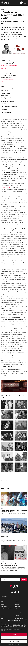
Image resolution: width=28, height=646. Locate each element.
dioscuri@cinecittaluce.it (7, 79)
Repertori (16, 608)
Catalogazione (4, 606)
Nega (14, 637)
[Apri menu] (25, 3)
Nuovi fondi (17, 610)
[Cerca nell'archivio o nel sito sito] (21, 2)
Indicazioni (3, 68)
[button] (26, 620)
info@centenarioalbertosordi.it (9, 65)
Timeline (2, 618)
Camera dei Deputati (19, 618)
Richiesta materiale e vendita (7, 608)
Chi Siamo (3, 604)
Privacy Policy (16, 644)
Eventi (2, 9)
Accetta (14, 634)
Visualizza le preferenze (14, 641)
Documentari (17, 606)
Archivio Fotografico (19, 612)
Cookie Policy (10, 644)
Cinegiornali (17, 604)
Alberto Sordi (6, 187)
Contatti (2, 610)
